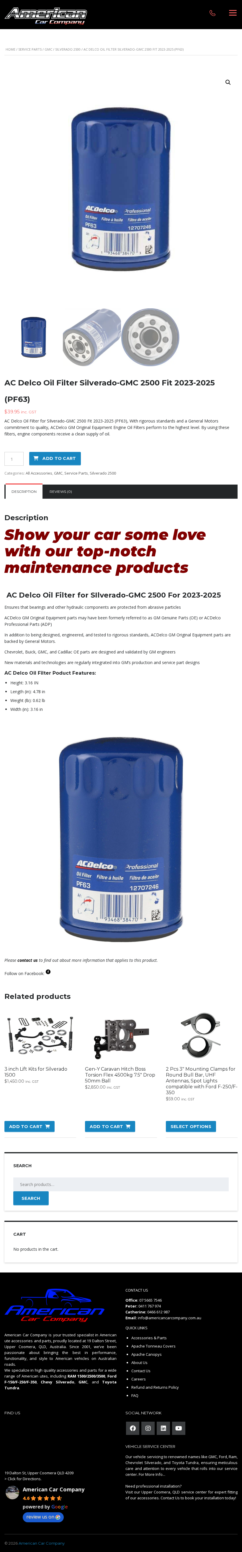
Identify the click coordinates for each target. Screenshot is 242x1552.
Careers (138, 1379)
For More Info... (151, 1474)
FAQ (134, 1395)
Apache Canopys (146, 1354)
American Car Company (53, 1489)
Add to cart (59, 458)
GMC (48, 49)
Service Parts (30, 49)
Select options (191, 1126)
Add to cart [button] (25, 1126)
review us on (40, 1516)
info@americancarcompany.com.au (169, 1317)
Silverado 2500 (68, 49)
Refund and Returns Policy (155, 1387)
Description (24, 491)
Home (10, 49)
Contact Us (141, 1370)
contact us (27, 960)
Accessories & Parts (149, 1337)
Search (31, 1198)
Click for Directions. (25, 1478)
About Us (139, 1362)
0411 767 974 (149, 1306)
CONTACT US (136, 1290)
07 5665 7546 (150, 1300)
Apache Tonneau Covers (153, 1346)
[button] (228, 82)
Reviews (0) (61, 491)
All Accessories (39, 473)
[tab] (24, 492)
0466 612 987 (158, 1312)
